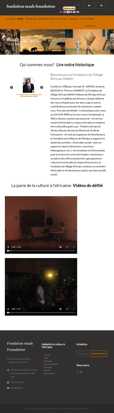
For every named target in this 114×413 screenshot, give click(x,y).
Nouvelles (30, 19)
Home (9, 44)
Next (41, 87)
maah (20, 19)
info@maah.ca (17, 388)
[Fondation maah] (31, 6)
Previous (11, 87)
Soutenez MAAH (46, 19)
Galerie (74, 19)
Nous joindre (87, 19)
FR (101, 5)
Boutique (62, 19)
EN (89, 5)
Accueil (11, 19)
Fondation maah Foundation (20, 346)
